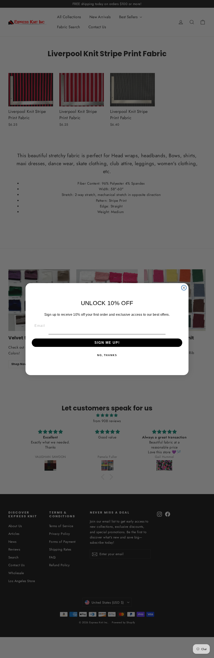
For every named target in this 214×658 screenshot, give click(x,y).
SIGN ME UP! (107, 342)
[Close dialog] (183, 287)
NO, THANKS (107, 355)
